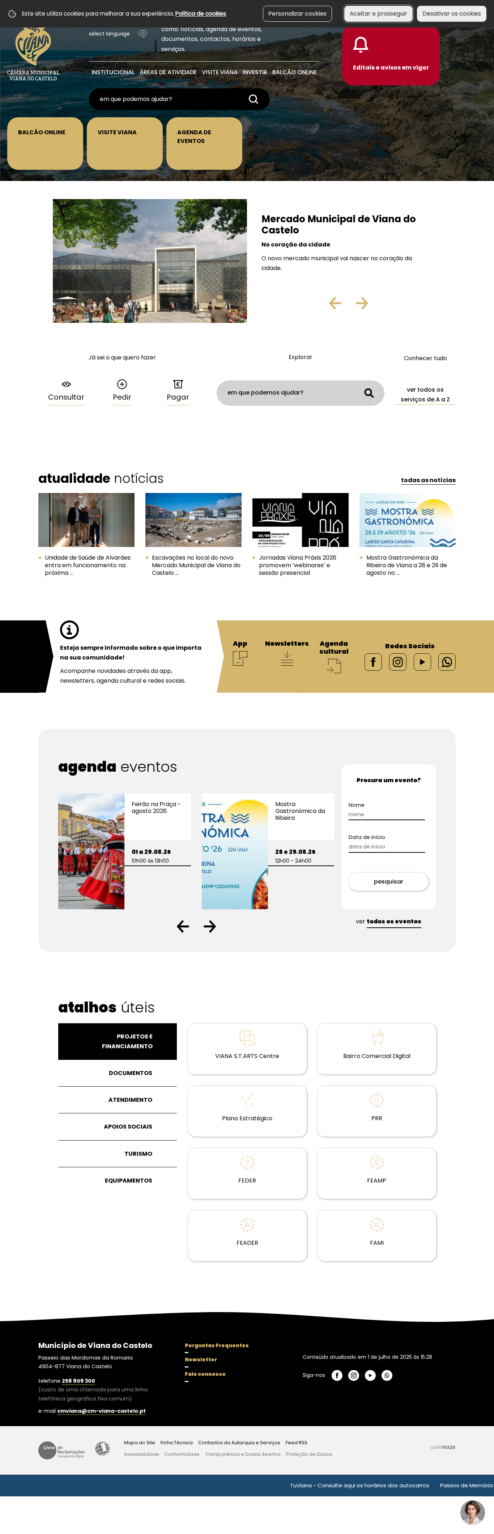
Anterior (320, 306)
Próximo (383, 306)
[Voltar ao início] (33, 47)
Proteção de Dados (309, 1454)
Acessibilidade (102, 1448)
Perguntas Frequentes (217, 1345)
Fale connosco (205, 1374)
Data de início (379, 837)
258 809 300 (78, 1381)
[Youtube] (422, 662)
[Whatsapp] (447, 662)
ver (388, 921)
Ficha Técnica (177, 1443)
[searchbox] (179, 99)
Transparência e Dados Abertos (243, 1454)
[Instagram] (397, 662)
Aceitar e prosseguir (378, 13)
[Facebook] (373, 662)
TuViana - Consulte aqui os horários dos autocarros (315, 1485)
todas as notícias (428, 480)
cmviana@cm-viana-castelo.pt (101, 1411)
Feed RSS (296, 1443)
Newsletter (201, 1359)
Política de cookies (200, 13)
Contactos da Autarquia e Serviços (239, 1443)
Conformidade (182, 1454)
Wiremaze (443, 1447)
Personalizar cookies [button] (297, 13)
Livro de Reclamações (61, 1450)
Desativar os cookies (451, 13)
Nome (369, 805)
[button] (182, 926)
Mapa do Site (139, 1443)
